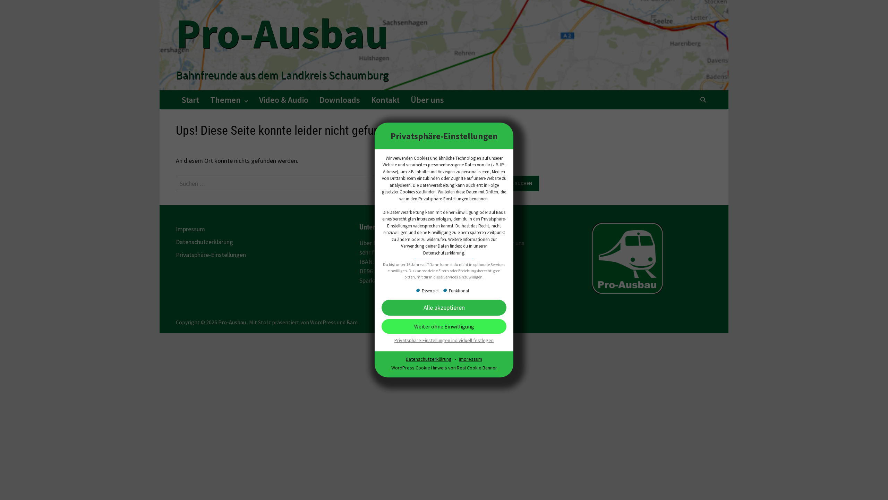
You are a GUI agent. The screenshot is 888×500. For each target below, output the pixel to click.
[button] (444, 326)
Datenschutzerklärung (443, 253)
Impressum (470, 359)
